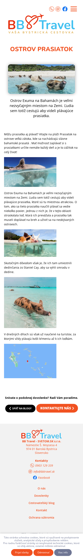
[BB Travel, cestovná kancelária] (41, 21)
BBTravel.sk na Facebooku (64, 9)
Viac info (63, 552)
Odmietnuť (43, 552)
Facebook (44, 478)
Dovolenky (41, 496)
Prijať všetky (22, 552)
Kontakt (41, 510)
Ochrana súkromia (41, 517)
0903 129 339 (51, 9)
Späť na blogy (21, 408)
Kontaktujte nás (55, 408)
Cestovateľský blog (42, 503)
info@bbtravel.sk (57, 8)
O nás (42, 488)
